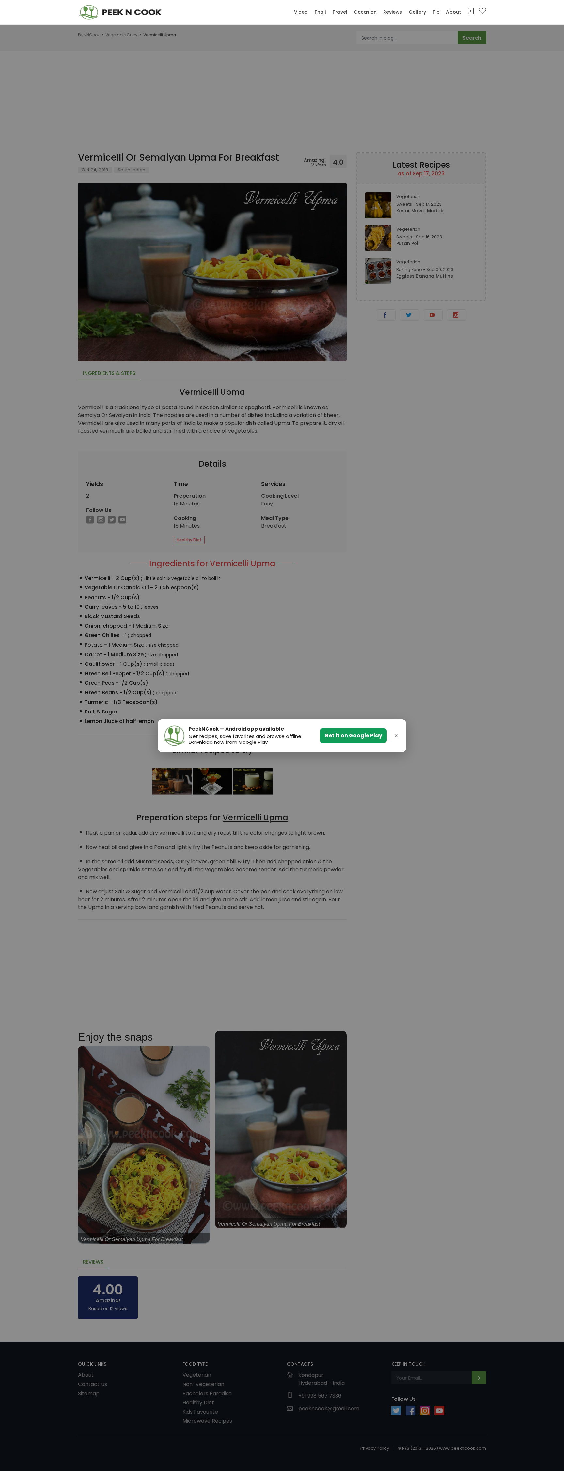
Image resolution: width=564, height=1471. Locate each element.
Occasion (365, 12)
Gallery (417, 12)
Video (301, 12)
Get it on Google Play (353, 735)
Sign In (470, 11)
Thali (320, 12)
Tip (436, 12)
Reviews (392, 12)
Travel (339, 12)
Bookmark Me (482, 11)
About (453, 12)
